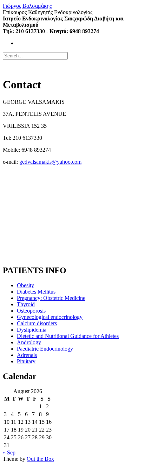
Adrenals (27, 355)
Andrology (29, 342)
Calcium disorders (37, 323)
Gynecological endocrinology (50, 317)
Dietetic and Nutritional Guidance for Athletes (68, 336)
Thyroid (26, 304)
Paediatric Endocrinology (45, 349)
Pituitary (26, 361)
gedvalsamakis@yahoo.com (50, 162)
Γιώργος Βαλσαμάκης (27, 6)
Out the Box (40, 459)
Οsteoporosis (31, 311)
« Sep (9, 452)
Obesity (25, 285)
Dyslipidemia (31, 330)
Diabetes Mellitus (36, 292)
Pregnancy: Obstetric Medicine (51, 298)
